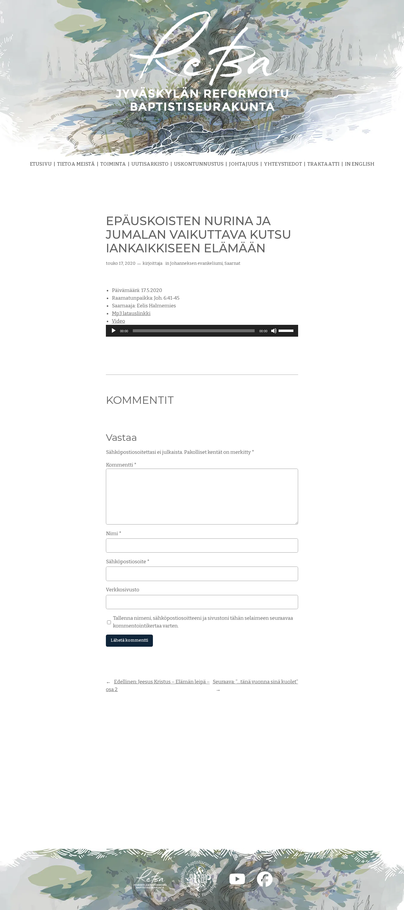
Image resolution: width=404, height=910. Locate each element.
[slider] (287, 330)
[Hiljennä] (274, 331)
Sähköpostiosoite (128, 561)
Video (118, 321)
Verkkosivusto (122, 590)
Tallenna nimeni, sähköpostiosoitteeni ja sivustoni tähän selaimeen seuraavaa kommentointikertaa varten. (203, 622)
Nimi (114, 533)
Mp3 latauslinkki (131, 313)
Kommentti (121, 465)
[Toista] (114, 331)
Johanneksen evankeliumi (196, 263)
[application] (202, 331)
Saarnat (232, 263)
